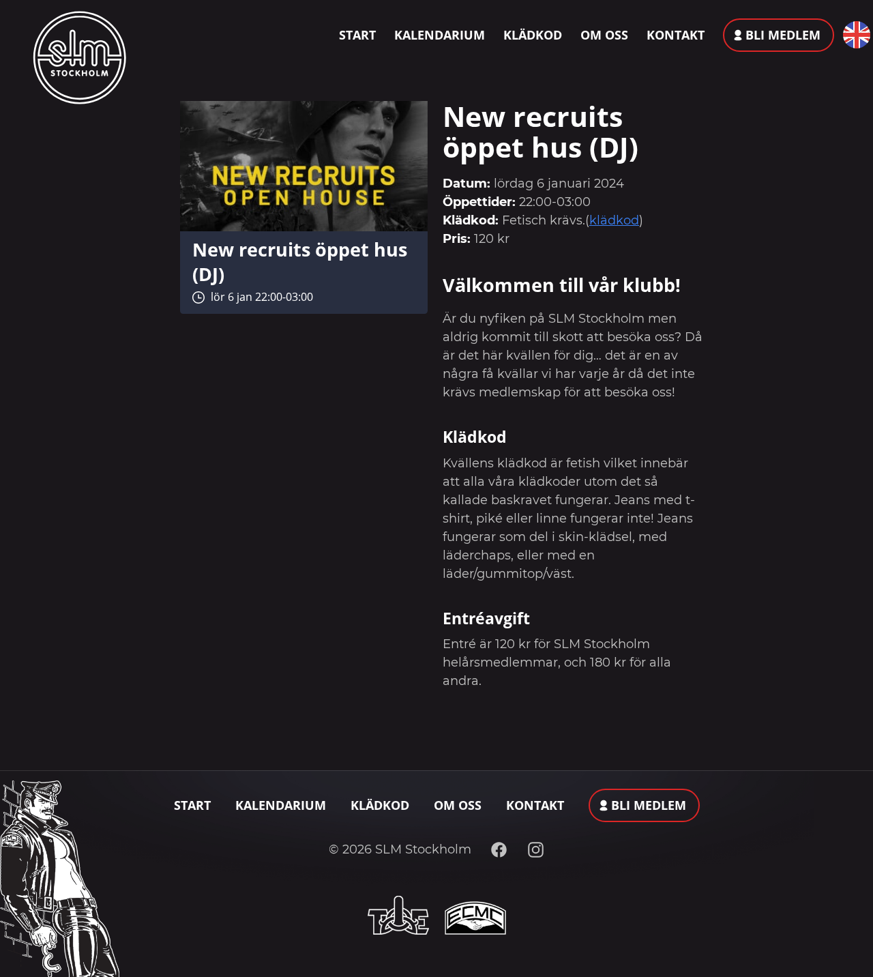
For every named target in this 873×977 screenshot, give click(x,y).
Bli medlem (782, 35)
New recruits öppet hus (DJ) (299, 262)
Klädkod (532, 35)
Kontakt (676, 35)
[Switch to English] (853, 34)
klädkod (614, 220)
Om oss (604, 35)
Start (357, 35)
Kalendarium (439, 35)
